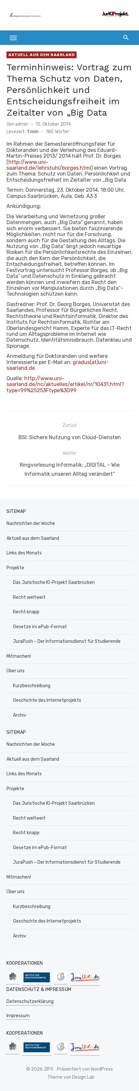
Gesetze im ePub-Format (40, 627)
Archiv (19, 715)
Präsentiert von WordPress (85, 1069)
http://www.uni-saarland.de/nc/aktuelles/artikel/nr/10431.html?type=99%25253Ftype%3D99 (65, 384)
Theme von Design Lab (71, 1077)
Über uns (15, 671)
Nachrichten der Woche (30, 523)
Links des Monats (24, 553)
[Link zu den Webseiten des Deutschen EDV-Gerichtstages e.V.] (60, 981)
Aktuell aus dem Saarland (41, 54)
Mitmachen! (18, 656)
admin (21, 124)
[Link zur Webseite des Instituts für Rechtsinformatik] (37, 982)
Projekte (15, 568)
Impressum (18, 1015)
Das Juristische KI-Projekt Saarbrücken (54, 582)
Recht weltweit (29, 597)
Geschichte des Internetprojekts (47, 700)
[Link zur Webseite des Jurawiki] (85, 982)
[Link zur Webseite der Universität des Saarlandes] (12, 981)
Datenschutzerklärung (30, 1001)
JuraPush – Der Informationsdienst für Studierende (67, 641)
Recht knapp (26, 612)
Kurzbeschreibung (31, 685)
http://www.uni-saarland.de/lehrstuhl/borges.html (48, 165)
